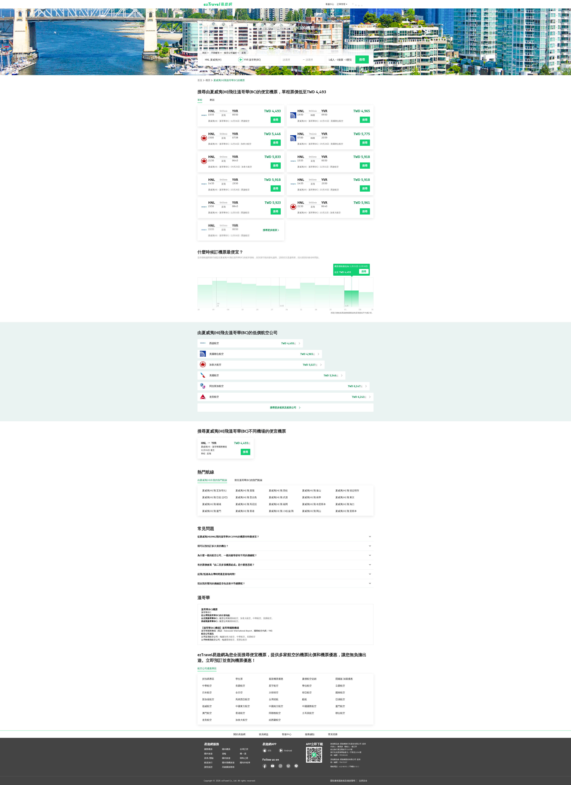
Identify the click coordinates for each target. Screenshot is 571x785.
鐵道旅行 (208, 762)
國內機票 (226, 749)
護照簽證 (208, 767)
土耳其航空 (308, 713)
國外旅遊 (208, 753)
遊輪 (224, 753)
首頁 (199, 80)
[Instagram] (280, 766)
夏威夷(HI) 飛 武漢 (278, 497)
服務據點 (309, 734)
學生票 (239, 678)
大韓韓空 (273, 692)
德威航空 (207, 706)
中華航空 (257, 618)
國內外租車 (245, 762)
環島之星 (244, 758)
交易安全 (363, 780)
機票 (208, 80)
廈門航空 (340, 706)
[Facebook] (264, 766)
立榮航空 (340, 685)
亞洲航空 (340, 699)
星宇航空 (273, 685)
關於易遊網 (239, 734)
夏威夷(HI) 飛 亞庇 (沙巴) (215, 497)
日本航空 (207, 692)
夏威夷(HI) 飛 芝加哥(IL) (214, 490)
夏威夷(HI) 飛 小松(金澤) (281, 510)
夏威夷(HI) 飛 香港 (245, 510)
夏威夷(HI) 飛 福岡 (278, 504)
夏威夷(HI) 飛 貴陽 (245, 490)
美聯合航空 (242, 639)
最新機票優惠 (276, 678)
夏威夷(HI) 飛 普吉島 (246, 497)
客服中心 (330, 4)
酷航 (304, 699)
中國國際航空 (309, 706)
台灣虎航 (273, 699)
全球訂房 (244, 749)
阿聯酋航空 (275, 713)
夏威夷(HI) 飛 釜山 (311, 490)
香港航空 (240, 713)
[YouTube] (272, 766)
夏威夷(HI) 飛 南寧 (311, 497)
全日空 (239, 692)
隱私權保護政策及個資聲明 (342, 780)
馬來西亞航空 (243, 699)
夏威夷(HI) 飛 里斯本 (346, 510)
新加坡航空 (208, 699)
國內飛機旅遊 (228, 762)
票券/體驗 (209, 758)
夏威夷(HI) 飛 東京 (344, 497)
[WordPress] (288, 766)
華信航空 (307, 685)
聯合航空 (340, 713)
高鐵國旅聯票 (228, 767)
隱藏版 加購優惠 (344, 678)
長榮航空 (267, 618)
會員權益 (263, 734)
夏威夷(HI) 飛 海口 (344, 504)
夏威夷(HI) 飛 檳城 (211, 504)
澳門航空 (207, 713)
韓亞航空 (307, 692)
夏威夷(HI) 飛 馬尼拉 (246, 504)
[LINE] (296, 766)
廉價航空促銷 (309, 678)
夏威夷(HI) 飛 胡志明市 (347, 490)
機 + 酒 (243, 753)
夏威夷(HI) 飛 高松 (278, 490)
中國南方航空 (276, 706)
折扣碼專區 (208, 678)
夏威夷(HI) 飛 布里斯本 (314, 504)
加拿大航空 (245, 618)
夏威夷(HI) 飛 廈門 (211, 510)
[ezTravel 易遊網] (218, 4)
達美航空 (207, 719)
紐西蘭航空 (275, 719)
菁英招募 (333, 734)
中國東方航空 (243, 706)
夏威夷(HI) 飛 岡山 (311, 510)
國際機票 (208, 749)
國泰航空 (234, 618)
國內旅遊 (226, 758)
